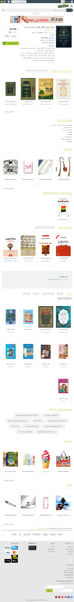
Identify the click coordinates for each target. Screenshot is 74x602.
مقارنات (14, 534)
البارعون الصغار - (46, 472)
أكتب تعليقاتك (64, 279)
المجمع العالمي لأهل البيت (31, 426)
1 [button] (49, 108)
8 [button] (30, 108)
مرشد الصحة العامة (10, 364)
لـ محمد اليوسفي (28, 261)
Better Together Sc (28, 179)
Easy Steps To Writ (10, 472)
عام (20, 534)
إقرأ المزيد (51, 63)
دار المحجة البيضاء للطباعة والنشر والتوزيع (27, 415)
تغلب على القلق (10, 329)
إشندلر (62, 401)
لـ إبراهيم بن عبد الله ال (63, 104)
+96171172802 (68, 573)
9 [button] (27, 108)
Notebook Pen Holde (46, 179)
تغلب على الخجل (28, 329)
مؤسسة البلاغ (15, 426)
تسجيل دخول (68, 2)
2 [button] (46, 108)
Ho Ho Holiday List (45, 515)
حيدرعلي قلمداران (63, 332)
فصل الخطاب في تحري (45, 329)
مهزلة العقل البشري (63, 258)
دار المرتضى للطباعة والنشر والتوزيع (17, 421)
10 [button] (24, 108)
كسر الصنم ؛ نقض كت (63, 220)
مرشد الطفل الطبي (28, 364)
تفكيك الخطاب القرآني (28, 258)
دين (38, 528)
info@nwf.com (68, 575)
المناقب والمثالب (28, 101)
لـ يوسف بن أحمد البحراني (11, 104)
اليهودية (45, 534)
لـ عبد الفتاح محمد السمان (45, 104)
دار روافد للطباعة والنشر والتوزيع (57, 421)
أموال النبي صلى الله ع (46, 101)
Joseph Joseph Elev (10, 515)
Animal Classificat (63, 472)
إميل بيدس (10, 332)
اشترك (49, 590)
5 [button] (38, 108)
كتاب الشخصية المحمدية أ (46, 258)
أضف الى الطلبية (12, 43)
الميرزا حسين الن (45, 332)
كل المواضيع (44, 528)
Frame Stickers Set (10, 179)
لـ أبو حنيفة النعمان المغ (28, 104)
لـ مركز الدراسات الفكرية (64, 298)
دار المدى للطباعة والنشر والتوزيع (46, 432)
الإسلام (60, 534)
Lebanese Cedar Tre (63, 515)
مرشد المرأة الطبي (63, 364)
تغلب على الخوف (46, 364)
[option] (63, 90)
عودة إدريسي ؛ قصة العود (11, 258)
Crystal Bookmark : (63, 179)
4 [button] (41, 108)
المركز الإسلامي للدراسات (25, 432)
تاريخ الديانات (36, 534)
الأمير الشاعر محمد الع (63, 101)
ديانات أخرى (27, 534)
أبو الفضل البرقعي (48, 30)
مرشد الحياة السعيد (63, 398)
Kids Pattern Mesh (28, 472)
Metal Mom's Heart (28, 515)
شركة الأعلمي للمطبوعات (51, 415)
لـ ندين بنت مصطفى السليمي (10, 261)
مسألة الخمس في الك (63, 329)
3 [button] (43, 108)
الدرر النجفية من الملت (11, 101)
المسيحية (52, 534)
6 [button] (35, 108)
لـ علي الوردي (63, 261)
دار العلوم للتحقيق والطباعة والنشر (53, 426)
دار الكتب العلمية (37, 421)
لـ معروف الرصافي (46, 261)
